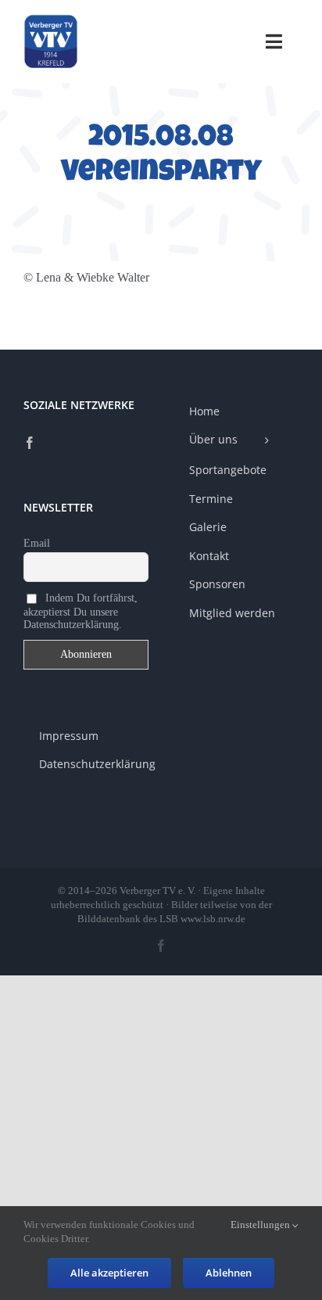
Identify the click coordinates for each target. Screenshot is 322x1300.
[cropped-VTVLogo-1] (50, 20)
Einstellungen (261, 1224)
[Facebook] (29, 442)
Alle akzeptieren (109, 1273)
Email (36, 543)
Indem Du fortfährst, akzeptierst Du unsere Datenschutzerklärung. (80, 610)
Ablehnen (229, 1273)
